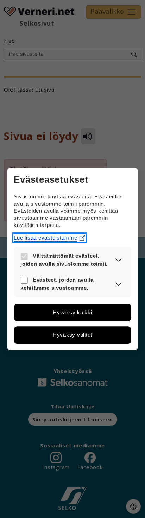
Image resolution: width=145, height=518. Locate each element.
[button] (118, 260)
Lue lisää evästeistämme (45, 238)
